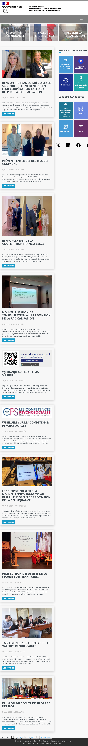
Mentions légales (30, 741)
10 (29, 737)
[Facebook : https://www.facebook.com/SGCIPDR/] (78, 147)
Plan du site (43, 741)
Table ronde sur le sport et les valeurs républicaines (26, 644)
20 (32, 737)
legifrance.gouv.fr (44, 743)
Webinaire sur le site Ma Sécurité (20, 373)
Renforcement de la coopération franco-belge (23, 242)
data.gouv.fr (58, 743)
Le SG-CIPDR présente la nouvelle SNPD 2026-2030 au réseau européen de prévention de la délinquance (26, 495)
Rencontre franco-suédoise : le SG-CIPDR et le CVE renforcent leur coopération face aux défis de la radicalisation (26, 87)
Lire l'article (8, 114)
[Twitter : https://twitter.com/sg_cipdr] (57, 147)
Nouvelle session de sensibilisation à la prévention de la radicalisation (26, 315)
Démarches (55, 741)
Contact (18, 741)
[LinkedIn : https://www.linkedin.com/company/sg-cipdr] (68, 147)
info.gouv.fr (66, 741)
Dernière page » (45, 737)
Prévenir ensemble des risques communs (25, 162)
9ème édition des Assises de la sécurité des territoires (24, 575)
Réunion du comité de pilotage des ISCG (26, 704)
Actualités (19, 97)
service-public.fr (29, 743)
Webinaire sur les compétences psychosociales (26, 424)
